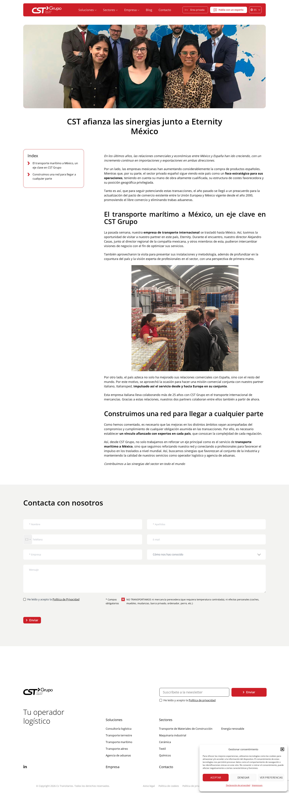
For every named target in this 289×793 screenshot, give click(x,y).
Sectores (165, 719)
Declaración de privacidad (238, 785)
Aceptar (215, 777)
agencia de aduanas (221, 455)
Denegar (243, 777)
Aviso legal (149, 785)
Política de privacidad (202, 700)
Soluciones (114, 719)
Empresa (112, 767)
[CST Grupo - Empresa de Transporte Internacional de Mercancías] (47, 9)
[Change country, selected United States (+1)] (27, 539)
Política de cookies (169, 785)
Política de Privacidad (66, 599)
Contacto (165, 10)
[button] (282, 749)
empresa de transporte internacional (171, 232)
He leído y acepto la (53, 599)
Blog (149, 10)
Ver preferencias (271, 777)
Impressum (257, 785)
